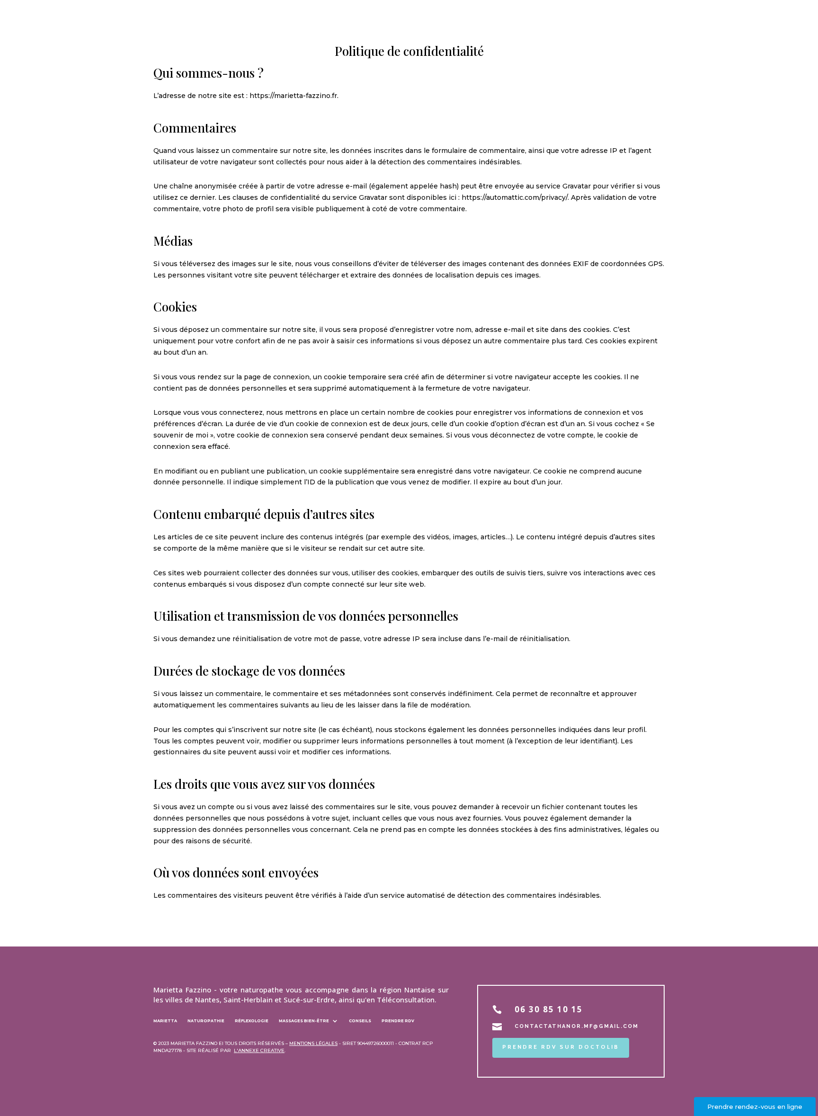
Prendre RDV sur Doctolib (560, 1046)
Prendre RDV (398, 1021)
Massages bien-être (304, 1021)
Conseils (360, 1021)
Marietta (165, 1021)
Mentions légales (313, 1043)
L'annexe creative (259, 1050)
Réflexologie (251, 1021)
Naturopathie (205, 1021)
